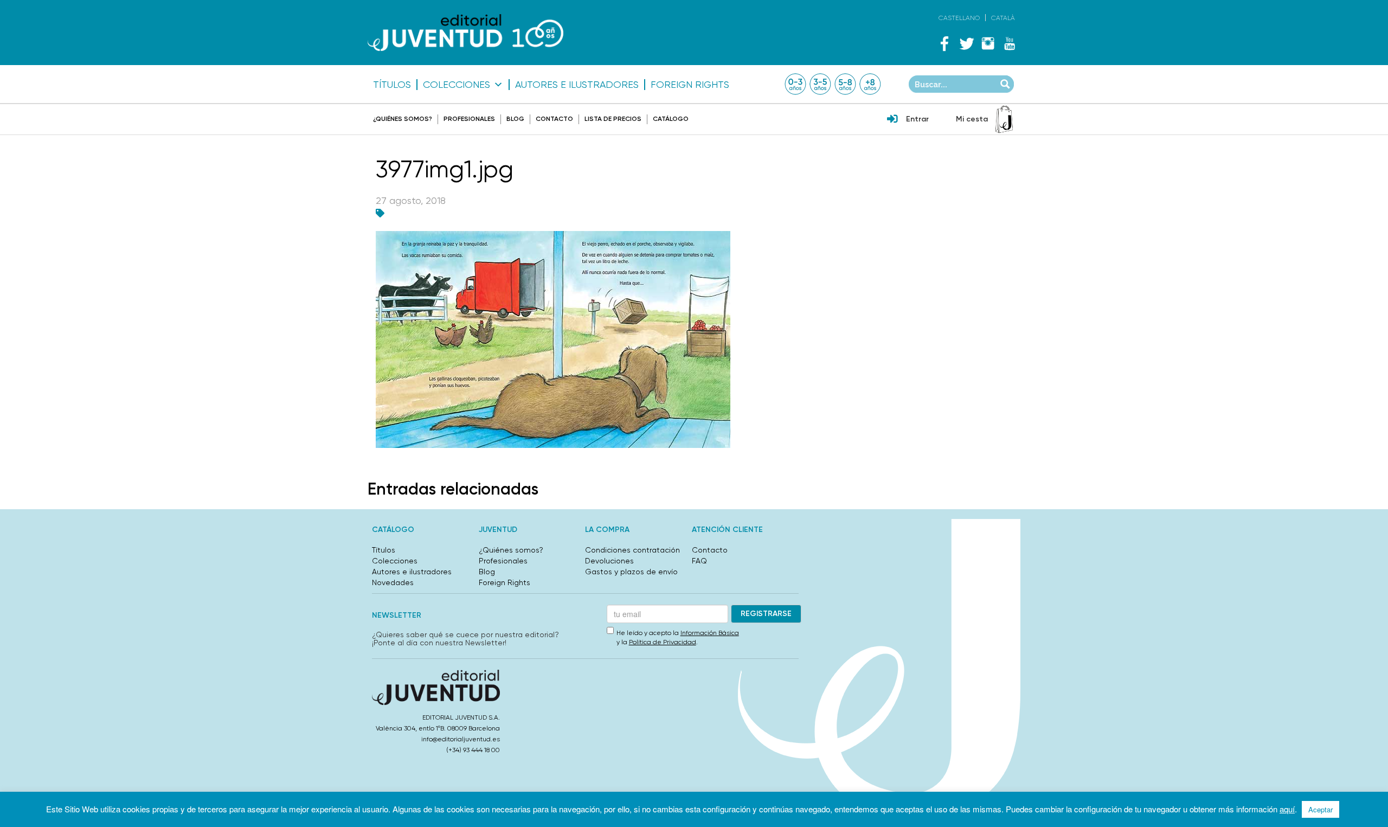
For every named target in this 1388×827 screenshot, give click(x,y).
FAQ (699, 560)
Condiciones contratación (632, 550)
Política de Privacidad (662, 642)
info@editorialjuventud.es (460, 739)
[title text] (465, 33)
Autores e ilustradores (577, 84)
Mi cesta (972, 119)
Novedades (393, 582)
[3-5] (820, 84)
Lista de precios (612, 119)
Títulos (392, 84)
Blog (515, 119)
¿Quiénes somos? (402, 119)
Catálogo (671, 119)
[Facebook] (944, 43)
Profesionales (469, 119)
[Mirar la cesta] (1004, 119)
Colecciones (456, 84)
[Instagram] (988, 43)
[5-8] (845, 84)
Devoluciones (609, 560)
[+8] (870, 84)
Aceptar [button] (1320, 809)
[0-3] (795, 84)
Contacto (554, 119)
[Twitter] (966, 43)
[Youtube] (1009, 43)
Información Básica (709, 633)
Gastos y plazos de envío (631, 571)
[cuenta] (892, 119)
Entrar (917, 119)
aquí (1287, 809)
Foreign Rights (690, 84)
